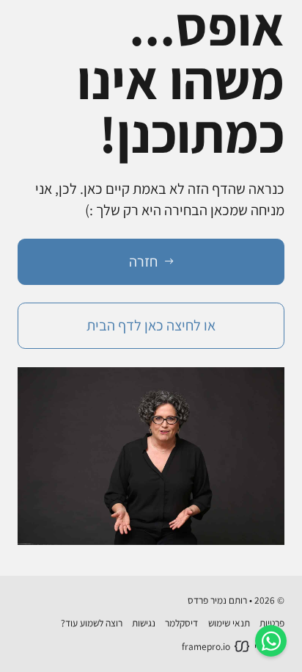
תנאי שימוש (229, 622)
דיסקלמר (181, 622)
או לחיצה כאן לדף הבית (151, 325)
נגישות (143, 622)
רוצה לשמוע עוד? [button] (91, 622)
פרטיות (271, 622)
